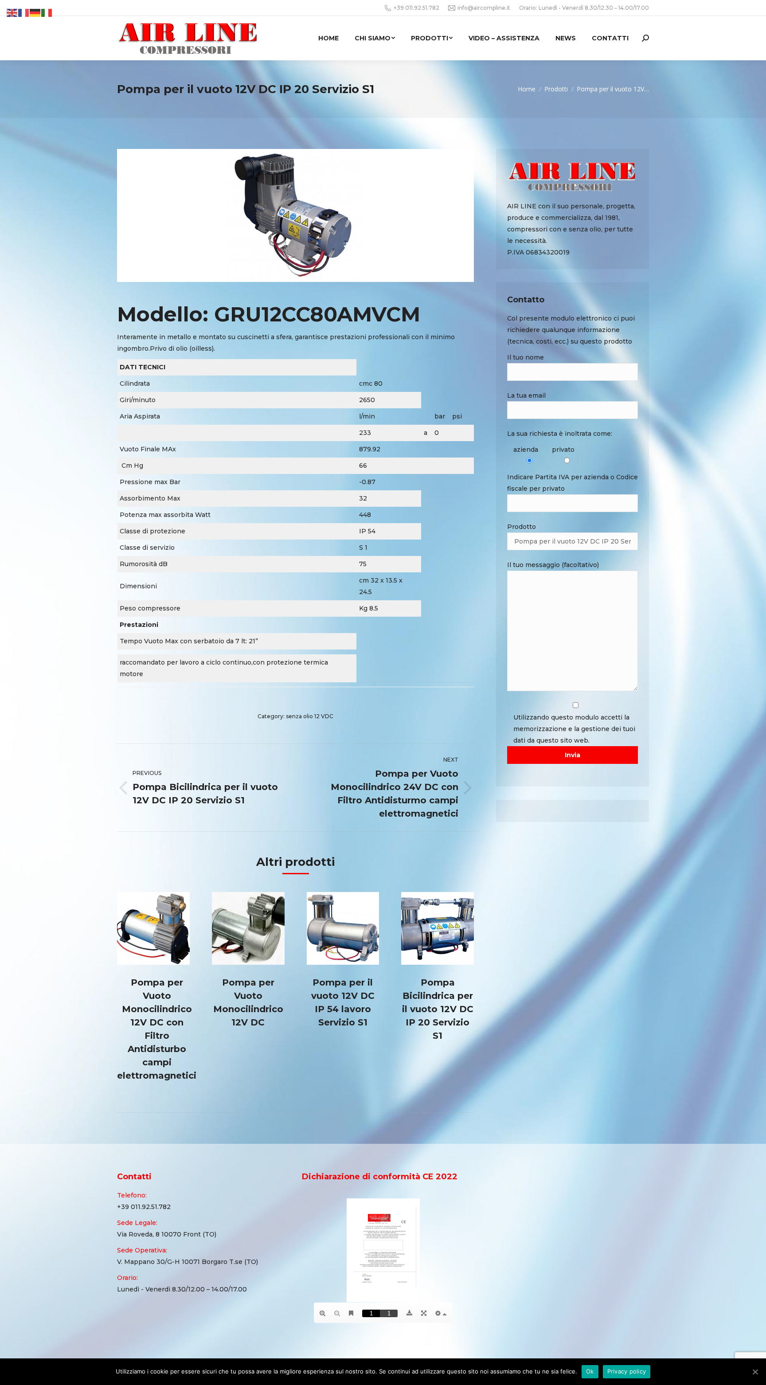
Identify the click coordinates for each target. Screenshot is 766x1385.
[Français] (24, 12)
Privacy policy (626, 1371)
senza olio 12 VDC (309, 716)
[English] (12, 12)
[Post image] (153, 928)
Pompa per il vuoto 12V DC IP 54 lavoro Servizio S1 (343, 1002)
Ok (590, 1371)
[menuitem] (328, 38)
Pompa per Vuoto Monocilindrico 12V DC (248, 1002)
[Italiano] (47, 12)
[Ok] (754, 1371)
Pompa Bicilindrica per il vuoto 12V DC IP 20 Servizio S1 (437, 1009)
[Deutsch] (35, 12)
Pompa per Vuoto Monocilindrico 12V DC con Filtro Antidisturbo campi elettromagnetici (156, 1029)
